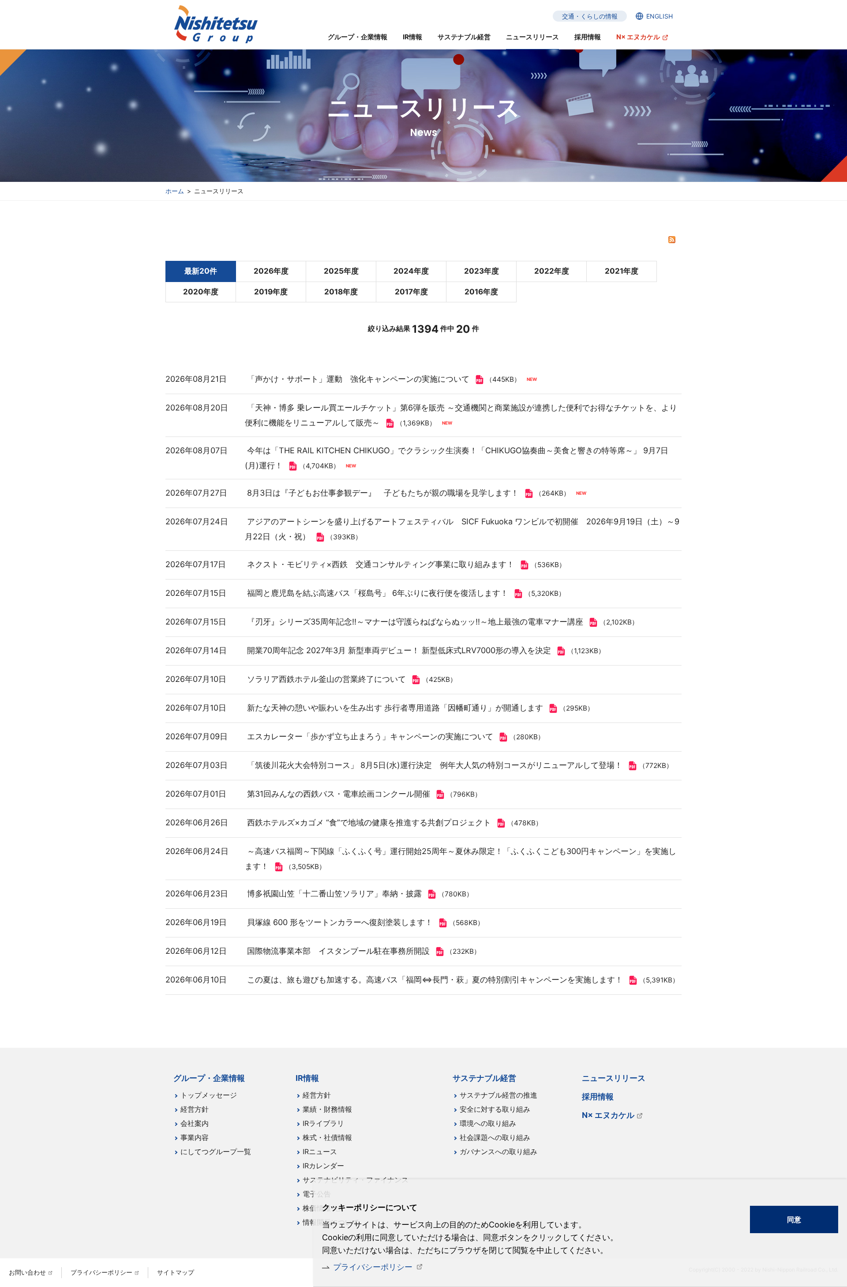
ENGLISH (659, 16)
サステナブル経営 (464, 37)
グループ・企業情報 (357, 37)
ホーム (174, 191)
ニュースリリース (532, 37)
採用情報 (587, 37)
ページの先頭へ (708, 1072)
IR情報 (412, 37)
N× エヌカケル (638, 37)
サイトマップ (175, 1272)
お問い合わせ (27, 1272)
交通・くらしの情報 (590, 16)
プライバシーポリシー (372, 1267)
